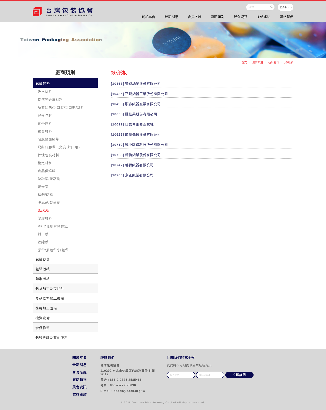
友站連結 (263, 17)
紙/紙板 (44, 210)
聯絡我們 (286, 17)
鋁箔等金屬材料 (50, 100)
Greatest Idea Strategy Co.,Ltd (154, 402)
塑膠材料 (45, 218)
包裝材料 (42, 83)
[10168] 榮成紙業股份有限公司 (136, 84)
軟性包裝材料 (48, 155)
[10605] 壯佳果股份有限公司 (134, 114)
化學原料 (45, 123)
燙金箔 (43, 187)
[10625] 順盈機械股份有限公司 (136, 134)
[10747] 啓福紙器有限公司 (132, 165)
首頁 (245, 62)
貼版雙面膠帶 (48, 139)
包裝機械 (42, 269)
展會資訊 (240, 17)
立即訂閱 (239, 374)
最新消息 (171, 17)
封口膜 (43, 234)
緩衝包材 (45, 115)
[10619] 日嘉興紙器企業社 (132, 124)
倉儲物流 (42, 328)
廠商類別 (217, 17)
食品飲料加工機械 (49, 298)
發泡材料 (45, 163)
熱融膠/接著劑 (49, 179)
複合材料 (45, 131)
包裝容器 (42, 259)
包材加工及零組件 (49, 289)
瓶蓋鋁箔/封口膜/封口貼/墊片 (61, 107)
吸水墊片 (45, 92)
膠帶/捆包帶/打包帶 (53, 250)
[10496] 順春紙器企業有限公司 (136, 104)
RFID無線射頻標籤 (53, 226)
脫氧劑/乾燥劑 (49, 202)
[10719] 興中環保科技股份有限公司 (139, 145)
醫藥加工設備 (46, 308)
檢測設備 (42, 318)
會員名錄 (194, 17)
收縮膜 (43, 242)
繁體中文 (284, 7)
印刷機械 (42, 279)
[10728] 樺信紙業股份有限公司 (136, 155)
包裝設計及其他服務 (51, 338)
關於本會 (148, 17)
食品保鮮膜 (47, 171)
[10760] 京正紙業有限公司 (132, 175)
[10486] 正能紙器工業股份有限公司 (139, 94)
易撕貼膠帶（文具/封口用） (60, 147)
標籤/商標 (45, 195)
